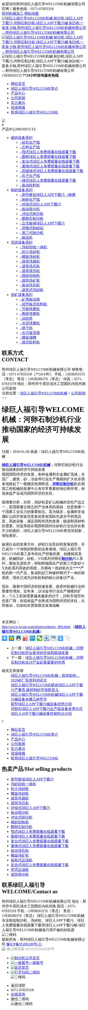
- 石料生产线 (30, 147)
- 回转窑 (26, 318)
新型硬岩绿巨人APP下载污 (32, 779)
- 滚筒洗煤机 (30, 261)
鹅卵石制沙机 (21, 827)
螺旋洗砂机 (20, 793)
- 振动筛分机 (30, 209)
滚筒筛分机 (20, 874)
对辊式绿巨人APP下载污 (30, 808)
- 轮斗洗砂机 (30, 252)
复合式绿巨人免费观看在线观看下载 (40, 841)
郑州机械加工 (12, 13)
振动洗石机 (20, 851)
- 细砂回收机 (30, 276)
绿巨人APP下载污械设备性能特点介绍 (41, 713)
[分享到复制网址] (67, 638)
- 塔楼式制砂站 (32, 228)
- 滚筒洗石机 (30, 266)
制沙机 (67, 559)
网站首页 (18, 84)
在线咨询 (18, 994)
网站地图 (31, 13)
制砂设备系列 (21, 190)
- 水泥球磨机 (30, 323)
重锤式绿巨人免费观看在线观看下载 (40, 846)
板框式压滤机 (21, 860)
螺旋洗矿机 (20, 855)
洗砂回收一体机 (23, 784)
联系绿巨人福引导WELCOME (34, 112)
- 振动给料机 (30, 185)
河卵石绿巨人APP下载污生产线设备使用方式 (47, 709)
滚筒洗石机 (20, 803)
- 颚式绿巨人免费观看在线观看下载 (48, 152)
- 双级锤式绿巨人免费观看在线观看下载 (51, 171)
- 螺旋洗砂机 (30, 257)
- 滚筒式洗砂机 (32, 290)
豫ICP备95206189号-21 (24, 944)
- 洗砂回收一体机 (33, 247)
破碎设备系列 (21, 138)
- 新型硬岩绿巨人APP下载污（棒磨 (48, 195)
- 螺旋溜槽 (28, 337)
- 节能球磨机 (30, 309)
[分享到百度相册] (53, 638)
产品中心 (18, 93)
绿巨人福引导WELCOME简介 (34, 88)
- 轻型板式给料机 (33, 304)
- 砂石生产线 (30, 142)
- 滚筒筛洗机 (30, 271)
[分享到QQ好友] (18, 638)
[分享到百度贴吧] (46, 638)
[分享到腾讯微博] (32, 638)
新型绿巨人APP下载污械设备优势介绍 (41, 704)
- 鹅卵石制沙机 (32, 218)
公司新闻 (18, 98)
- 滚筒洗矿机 (30, 280)
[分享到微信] (39, 638)
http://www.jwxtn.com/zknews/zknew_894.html (36, 627)
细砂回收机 (20, 822)
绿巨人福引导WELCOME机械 (43, 393)
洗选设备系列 (21, 242)
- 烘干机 (26, 328)
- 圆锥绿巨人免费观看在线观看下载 (48, 157)
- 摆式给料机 (30, 342)
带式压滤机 (20, 870)
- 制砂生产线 (30, 199)
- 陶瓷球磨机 (30, 314)
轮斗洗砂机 (20, 789)
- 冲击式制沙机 (32, 214)
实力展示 (18, 103)
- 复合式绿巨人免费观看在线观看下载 (50, 161)
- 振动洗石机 (30, 285)
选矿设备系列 (21, 295)
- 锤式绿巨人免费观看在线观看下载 (48, 180)
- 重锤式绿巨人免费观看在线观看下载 (50, 166)
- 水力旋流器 (30, 333)
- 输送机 (26, 237)
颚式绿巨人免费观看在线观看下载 (38, 832)
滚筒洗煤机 (20, 798)
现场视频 (18, 107)
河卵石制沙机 (63, 484)
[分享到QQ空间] (11, 638)
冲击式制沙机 (21, 817)
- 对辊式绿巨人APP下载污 (40, 204)
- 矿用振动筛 (30, 299)
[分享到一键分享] (60, 638)
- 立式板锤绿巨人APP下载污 (42, 223)
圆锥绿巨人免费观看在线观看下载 (38, 836)
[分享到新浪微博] (25, 638)
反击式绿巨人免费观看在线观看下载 (40, 865)
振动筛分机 (20, 812)
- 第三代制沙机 (32, 233)
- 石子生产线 (30, 176)
